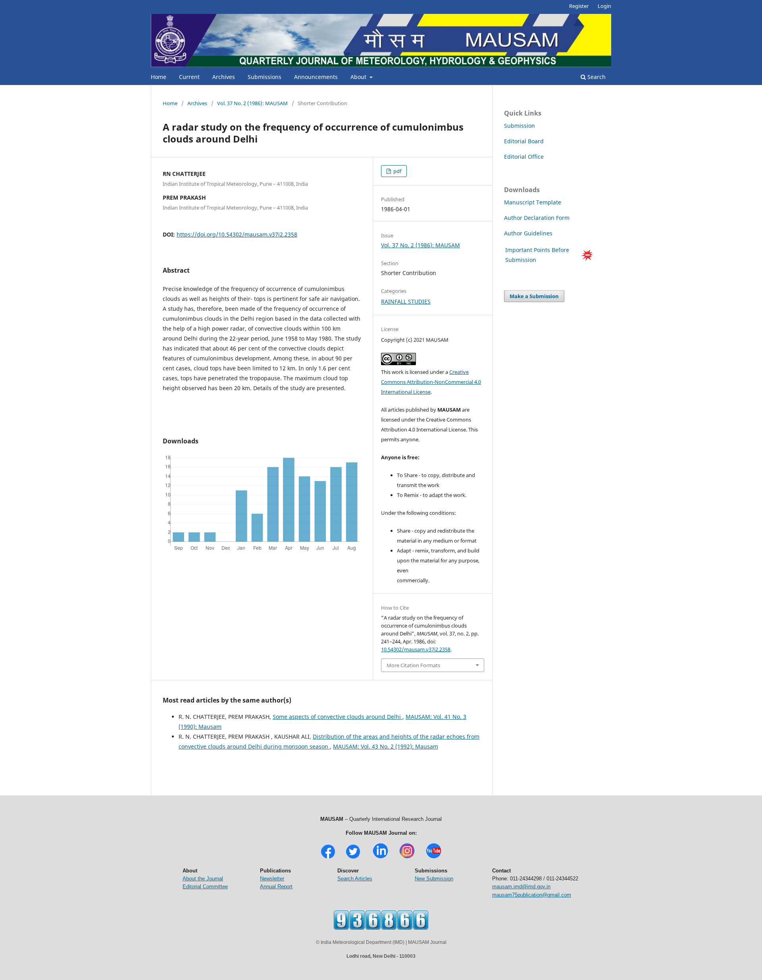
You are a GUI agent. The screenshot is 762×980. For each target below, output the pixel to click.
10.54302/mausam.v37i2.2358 (415, 649)
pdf (396, 171)
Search (596, 77)
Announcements (316, 77)
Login (604, 6)
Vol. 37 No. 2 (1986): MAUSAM (252, 103)
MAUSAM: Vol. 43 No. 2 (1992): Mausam (385, 746)
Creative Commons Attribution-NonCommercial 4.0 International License (431, 381)
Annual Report (276, 887)
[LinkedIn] (380, 858)
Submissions (264, 77)
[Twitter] (353, 858)
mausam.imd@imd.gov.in (521, 887)
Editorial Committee (205, 887)
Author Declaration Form (537, 217)
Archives (223, 77)
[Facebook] (328, 858)
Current (189, 77)
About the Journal (203, 879)
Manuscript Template (532, 202)
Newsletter (272, 879)
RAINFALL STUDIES (406, 301)
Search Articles (354, 879)
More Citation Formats (413, 665)
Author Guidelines (529, 233)
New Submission (434, 879)
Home (158, 77)
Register (579, 6)
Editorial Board (524, 141)
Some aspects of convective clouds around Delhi (337, 716)
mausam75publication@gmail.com (531, 895)
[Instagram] (407, 858)
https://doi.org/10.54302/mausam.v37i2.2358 (237, 234)
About (359, 77)
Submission (519, 125)
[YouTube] (433, 858)
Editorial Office (524, 156)
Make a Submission (534, 296)
